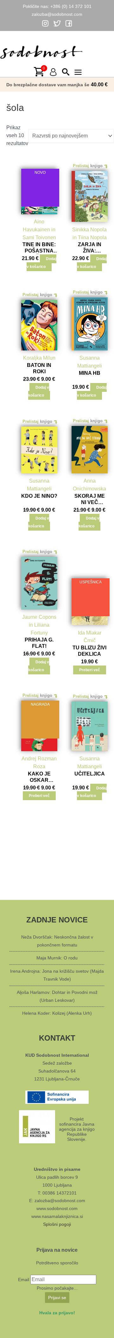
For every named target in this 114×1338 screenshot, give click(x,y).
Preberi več (89, 670)
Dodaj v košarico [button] (41, 263)
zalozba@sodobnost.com (57, 14)
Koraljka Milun (39, 358)
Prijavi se (57, 1297)
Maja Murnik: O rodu (57, 957)
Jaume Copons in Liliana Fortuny (39, 625)
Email (23, 1279)
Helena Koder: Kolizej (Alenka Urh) (57, 1013)
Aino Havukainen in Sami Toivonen (39, 229)
